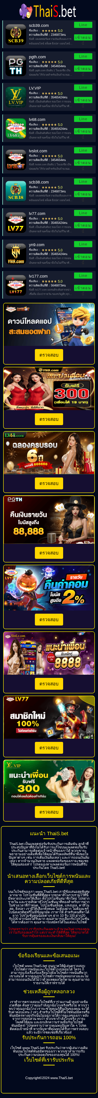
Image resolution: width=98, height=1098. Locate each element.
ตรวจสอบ (49, 354)
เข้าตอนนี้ (83, 38)
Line (83, 25)
